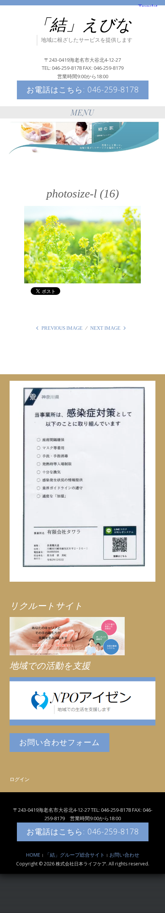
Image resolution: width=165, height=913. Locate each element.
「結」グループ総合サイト (75, 854)
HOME (33, 854)
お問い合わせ (124, 854)
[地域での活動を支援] (82, 700)
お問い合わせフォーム (59, 742)
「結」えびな (83, 25)
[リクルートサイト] (67, 635)
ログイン (20, 779)
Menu (82, 112)
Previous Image (61, 328)
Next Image (105, 328)
